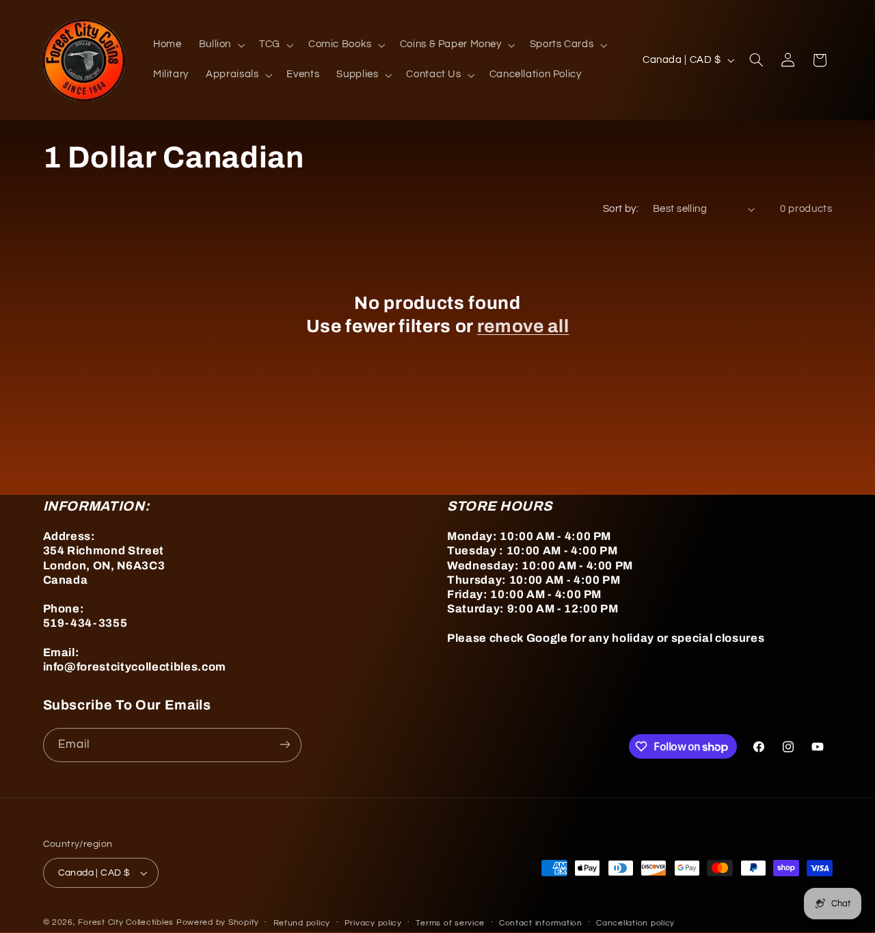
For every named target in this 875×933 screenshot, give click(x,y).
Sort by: (620, 209)
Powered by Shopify (217, 922)
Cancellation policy (635, 923)
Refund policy (302, 923)
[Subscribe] (284, 744)
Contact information (540, 923)
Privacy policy (373, 923)
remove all (523, 326)
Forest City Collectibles (126, 922)
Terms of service (450, 923)
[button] (220, 45)
